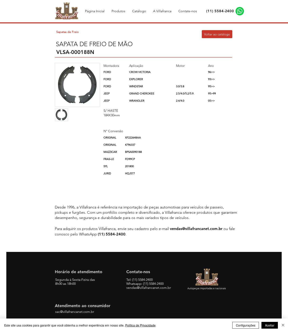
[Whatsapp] (240, 11)
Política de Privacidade (140, 325)
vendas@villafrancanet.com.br (196, 228)
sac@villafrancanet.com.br (74, 312)
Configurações (245, 325)
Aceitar (269, 325)
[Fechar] (282, 325)
